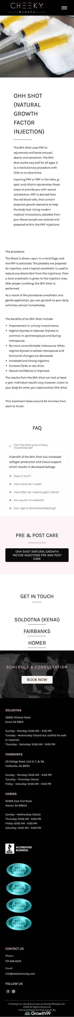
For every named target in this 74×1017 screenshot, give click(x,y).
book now (37, 679)
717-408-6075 (13, 961)
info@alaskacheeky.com (20, 973)
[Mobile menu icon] (64, 7)
